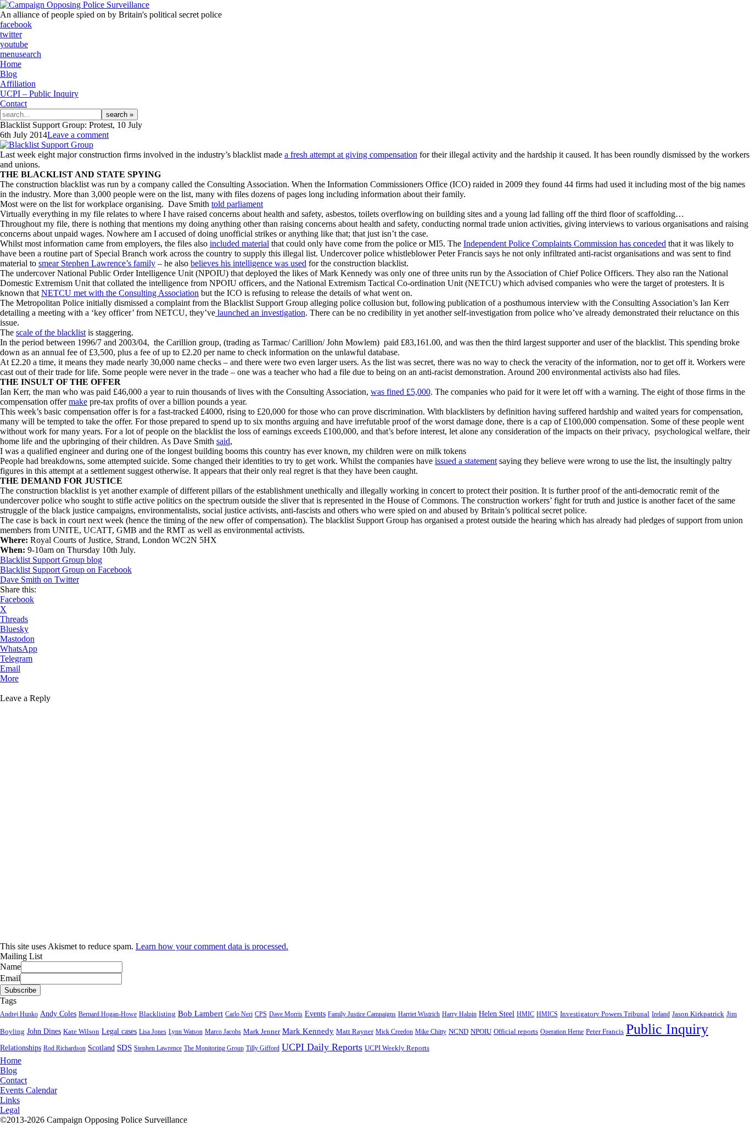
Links (10, 1100)
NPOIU (481, 1032)
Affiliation (18, 83)
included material (239, 243)
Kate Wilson (81, 1031)
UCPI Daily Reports (322, 1047)
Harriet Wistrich (419, 1014)
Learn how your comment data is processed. (212, 946)
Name (10, 966)
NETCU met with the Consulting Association (120, 293)
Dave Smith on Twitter (39, 579)
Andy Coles (58, 1014)
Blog (8, 74)
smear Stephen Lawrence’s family (96, 263)
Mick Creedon (394, 1032)
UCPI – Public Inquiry (39, 93)
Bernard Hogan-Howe (108, 1014)
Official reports (516, 1032)
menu (9, 54)
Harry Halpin (459, 1014)
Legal (10, 1110)
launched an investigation (260, 312)
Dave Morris (286, 1014)
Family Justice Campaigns (362, 1014)
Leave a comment (78, 134)
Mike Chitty (430, 1032)
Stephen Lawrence (158, 1048)
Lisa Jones (152, 1032)
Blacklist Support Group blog (51, 559)
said (223, 441)
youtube (14, 44)
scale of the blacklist (51, 332)
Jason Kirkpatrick (698, 1014)
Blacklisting (157, 1014)
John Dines (44, 1031)
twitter (11, 34)
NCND (458, 1032)
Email (10, 978)
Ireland (661, 1014)
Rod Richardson (64, 1048)
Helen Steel (496, 1014)
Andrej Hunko (19, 1014)
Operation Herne (562, 1032)
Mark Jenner (261, 1031)
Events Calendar (28, 1090)
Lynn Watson (186, 1032)
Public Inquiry (667, 1029)
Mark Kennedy (308, 1031)
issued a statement (466, 461)
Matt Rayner (354, 1032)
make (78, 401)
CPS (261, 1014)
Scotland (101, 1048)
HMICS (547, 1014)
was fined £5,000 (400, 391)
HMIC (525, 1014)
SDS (124, 1047)
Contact (13, 103)
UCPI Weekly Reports (397, 1048)
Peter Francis (605, 1031)
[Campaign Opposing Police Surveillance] (74, 4)
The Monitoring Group (214, 1048)
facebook (16, 24)
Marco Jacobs (223, 1032)
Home (10, 64)
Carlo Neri (239, 1014)
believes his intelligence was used (248, 263)
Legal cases (119, 1031)
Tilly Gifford (262, 1048)
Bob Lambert (200, 1013)
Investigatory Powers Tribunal (605, 1014)
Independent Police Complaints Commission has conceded (564, 243)
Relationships (20, 1048)
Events (315, 1014)
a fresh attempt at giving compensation (350, 154)
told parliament (237, 204)
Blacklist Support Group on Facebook (66, 569)
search (30, 54)
